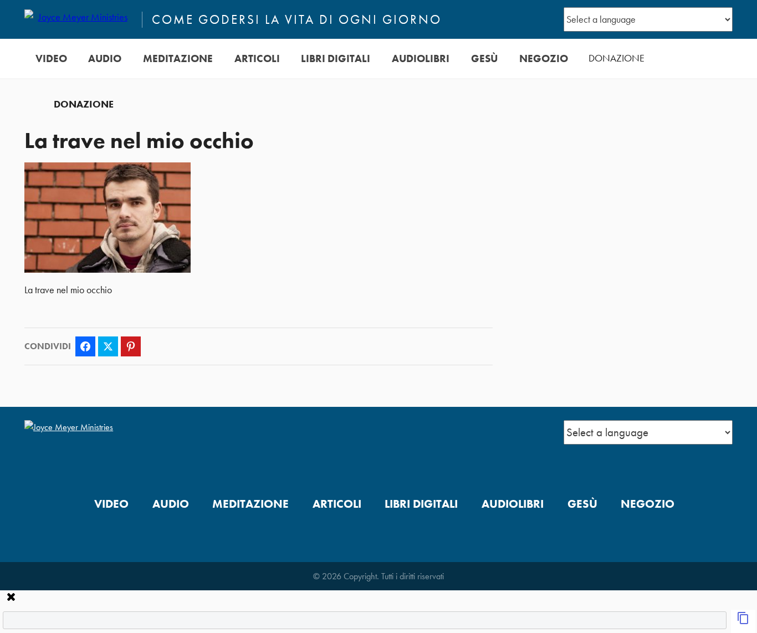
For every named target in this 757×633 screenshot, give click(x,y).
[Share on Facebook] (85, 346)
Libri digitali (335, 58)
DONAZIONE (617, 58)
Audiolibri (420, 58)
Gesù (484, 58)
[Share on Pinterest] (131, 346)
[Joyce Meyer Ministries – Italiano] (78, 19)
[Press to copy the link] (743, 621)
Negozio (543, 58)
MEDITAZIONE (178, 58)
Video (51, 58)
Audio (104, 58)
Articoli (257, 58)
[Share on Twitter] (108, 346)
